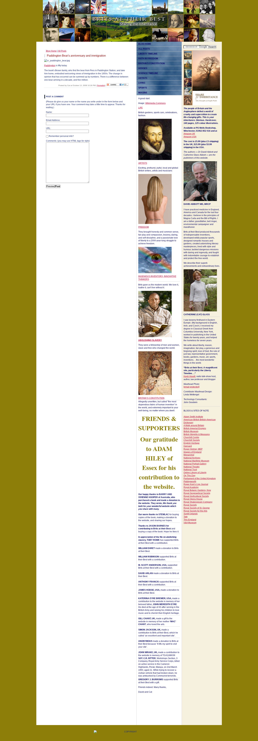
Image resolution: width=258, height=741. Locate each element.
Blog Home (51, 51)
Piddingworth (190, 481)
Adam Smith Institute (193, 416)
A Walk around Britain (194, 425)
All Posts (62, 51)
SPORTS (142, 88)
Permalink (101, 85)
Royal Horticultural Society (196, 496)
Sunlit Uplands (191, 514)
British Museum (191, 431)
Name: (49, 112)
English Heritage (192, 443)
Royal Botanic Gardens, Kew (197, 490)
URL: (48, 128)
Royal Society (190, 505)
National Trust (190, 469)
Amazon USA (190, 136)
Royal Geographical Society (197, 493)
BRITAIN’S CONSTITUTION (151, 63)
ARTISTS (142, 78)
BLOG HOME (144, 44)
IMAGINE (142, 92)
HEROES (142, 68)
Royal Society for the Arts (195, 511)
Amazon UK (189, 133)
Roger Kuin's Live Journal (196, 484)
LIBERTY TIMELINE (147, 54)
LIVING (141, 83)
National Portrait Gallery (195, 464)
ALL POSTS (144, 49)
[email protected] (191, 387)
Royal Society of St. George (197, 508)
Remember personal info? (61, 136)
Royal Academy (191, 487)
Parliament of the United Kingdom (200, 478)
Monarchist (189, 455)
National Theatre (192, 467)
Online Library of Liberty (195, 472)
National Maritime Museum (196, 461)
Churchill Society (192, 440)
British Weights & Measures (197, 434)
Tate (186, 516)
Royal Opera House (193, 499)
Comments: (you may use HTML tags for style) (68, 141)
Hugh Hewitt (189, 376)
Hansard (188, 446)
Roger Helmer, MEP (193, 449)
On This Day (189, 475)
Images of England (192, 452)
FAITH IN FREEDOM (148, 58)
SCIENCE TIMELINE (148, 73)
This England (190, 519)
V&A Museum (190, 522)
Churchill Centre (191, 437)
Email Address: (53, 120)
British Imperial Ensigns (195, 428)
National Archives (192, 458)
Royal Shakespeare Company (198, 502)
